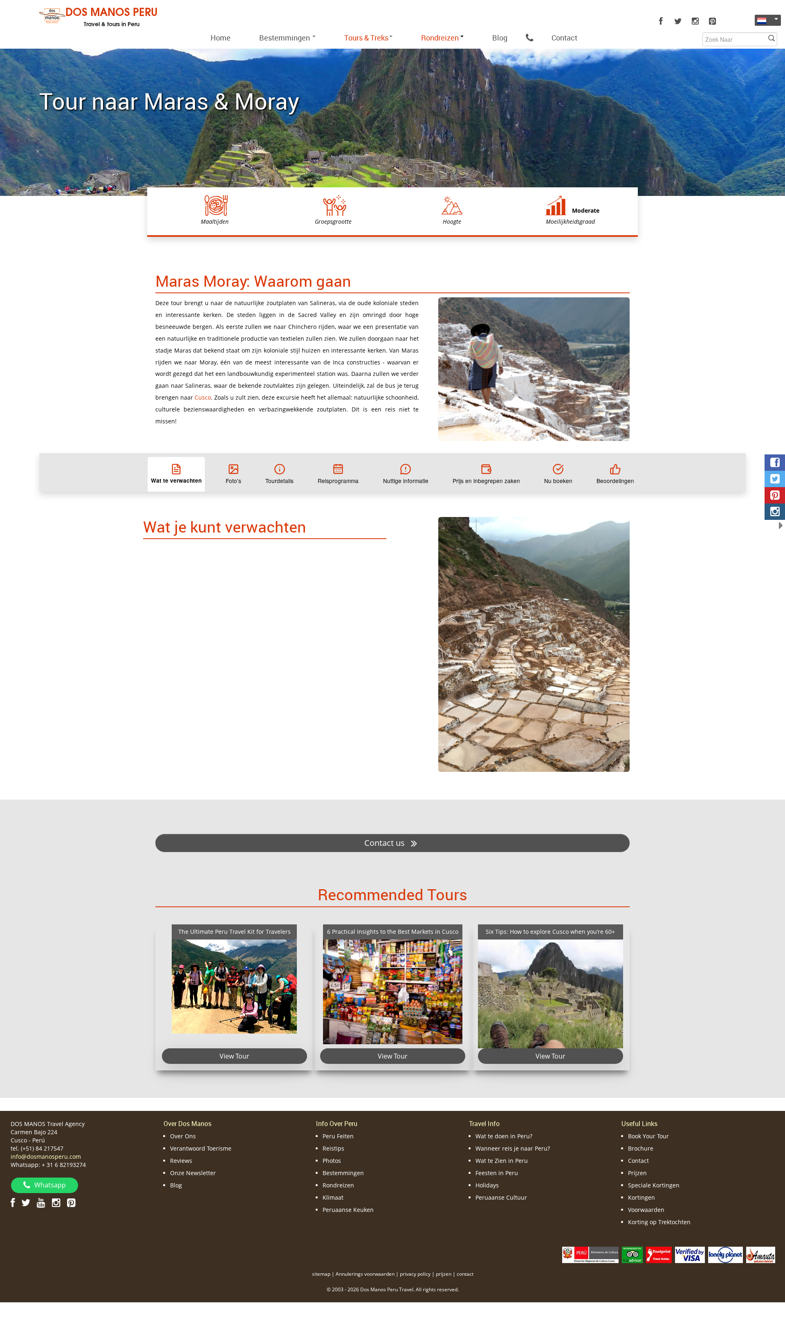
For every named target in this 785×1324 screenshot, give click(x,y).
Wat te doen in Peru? (503, 1136)
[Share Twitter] (775, 479)
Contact (564, 38)
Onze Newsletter (193, 1173)
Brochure (640, 1148)
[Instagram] (695, 21)
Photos (332, 1160)
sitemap (321, 1273)
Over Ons (183, 1136)
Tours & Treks (366, 38)
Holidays (487, 1185)
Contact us (385, 842)
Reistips (333, 1148)
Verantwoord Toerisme (200, 1148)
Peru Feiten (338, 1136)
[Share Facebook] (775, 462)
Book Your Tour (648, 1136)
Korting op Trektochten (659, 1222)
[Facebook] (660, 21)
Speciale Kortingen (654, 1185)
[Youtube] (41, 1202)
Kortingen (641, 1197)
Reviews (181, 1160)
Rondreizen (338, 1185)
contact (465, 1273)
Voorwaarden (646, 1210)
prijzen (443, 1273)
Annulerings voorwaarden (365, 1273)
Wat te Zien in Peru (501, 1160)
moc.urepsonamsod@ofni (46, 1156)
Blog (499, 38)
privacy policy (415, 1273)
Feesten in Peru (496, 1173)
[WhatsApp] (529, 37)
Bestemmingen (285, 38)
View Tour (234, 1055)
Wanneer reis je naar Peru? (512, 1148)
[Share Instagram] (775, 512)
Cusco (203, 397)
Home (221, 38)
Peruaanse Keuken (348, 1210)
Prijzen (637, 1173)
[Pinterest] (712, 21)
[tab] (176, 474)
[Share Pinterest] (775, 495)
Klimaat (333, 1197)
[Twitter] (677, 21)
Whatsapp (50, 1184)
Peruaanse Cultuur (501, 1197)
